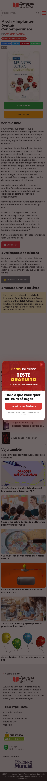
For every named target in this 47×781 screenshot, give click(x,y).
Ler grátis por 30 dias (23, 406)
